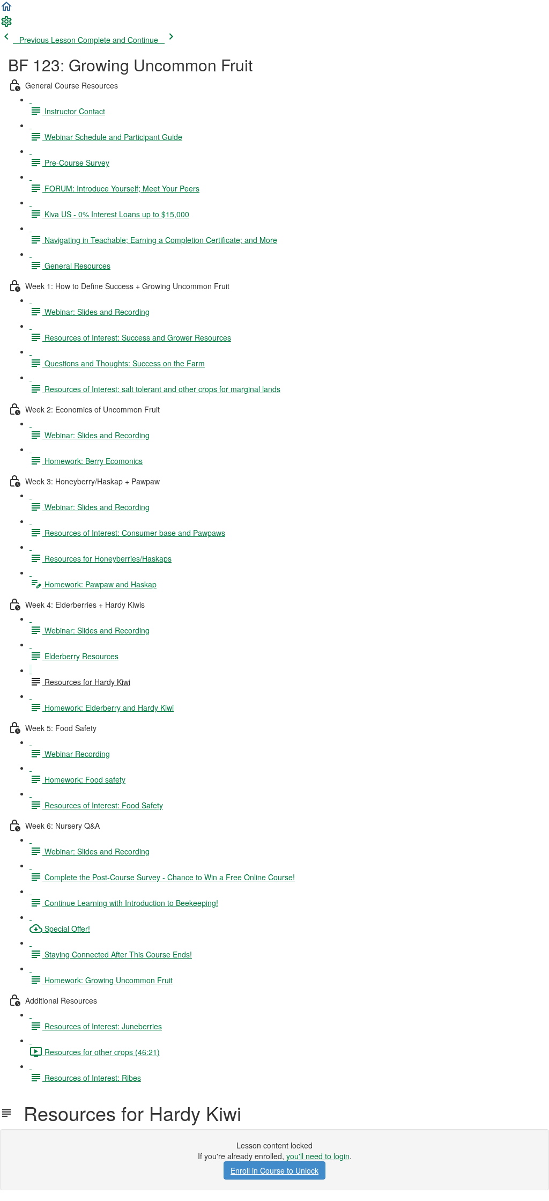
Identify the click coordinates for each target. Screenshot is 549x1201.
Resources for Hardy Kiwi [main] (127, 1113)
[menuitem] (6, 24)
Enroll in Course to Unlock (274, 1170)
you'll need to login (318, 1156)
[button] (6, 9)
